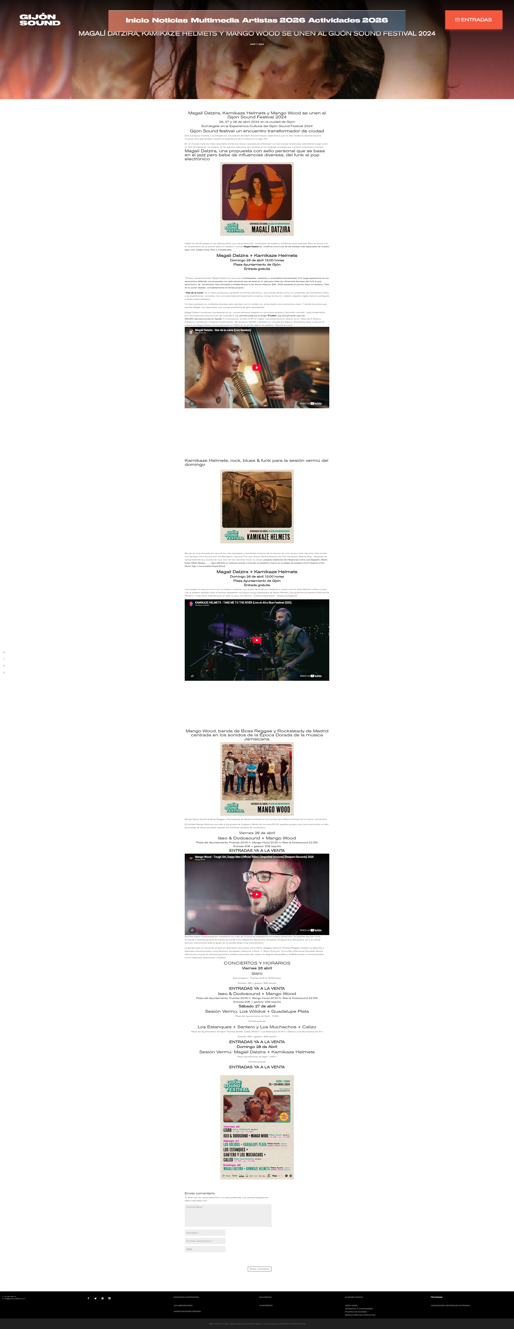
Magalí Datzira (251, 246)
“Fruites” (271, 315)
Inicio (137, 20)
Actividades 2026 (348, 20)
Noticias (170, 20)
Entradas (476, 20)
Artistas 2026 (273, 20)
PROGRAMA (437, 1297)
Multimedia (215, 20)
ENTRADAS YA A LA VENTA (257, 850)
